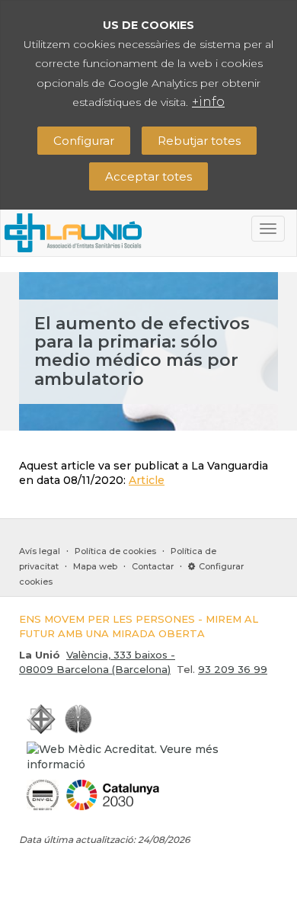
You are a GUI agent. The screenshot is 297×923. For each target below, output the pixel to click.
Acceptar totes (148, 176)
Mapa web (95, 566)
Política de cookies (115, 551)
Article (146, 480)
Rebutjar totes (199, 140)
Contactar (153, 566)
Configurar (83, 140)
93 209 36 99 (232, 669)
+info (208, 102)
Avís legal (39, 551)
